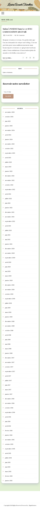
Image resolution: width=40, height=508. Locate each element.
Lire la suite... (7, 58)
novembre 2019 (9, 289)
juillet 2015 (8, 458)
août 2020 (8, 262)
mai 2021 (7, 239)
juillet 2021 (8, 230)
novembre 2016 (9, 403)
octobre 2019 (9, 294)
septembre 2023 (10, 153)
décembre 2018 (9, 321)
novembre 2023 (9, 144)
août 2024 (8, 135)
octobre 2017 (9, 367)
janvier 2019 (8, 317)
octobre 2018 (9, 330)
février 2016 (8, 430)
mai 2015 (7, 467)
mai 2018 (7, 344)
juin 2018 (7, 339)
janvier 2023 (8, 171)
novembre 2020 (10, 253)
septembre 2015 (10, 449)
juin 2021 (7, 235)
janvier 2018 (8, 353)
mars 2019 (8, 312)
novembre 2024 (10, 130)
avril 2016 (8, 426)
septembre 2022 (10, 189)
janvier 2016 (8, 435)
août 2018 (8, 335)
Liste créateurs (7, 72)
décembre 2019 (9, 285)
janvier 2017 (8, 394)
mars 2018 (8, 349)
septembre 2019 (10, 298)
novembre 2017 (9, 362)
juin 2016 (7, 421)
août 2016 (8, 417)
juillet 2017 (8, 380)
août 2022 (8, 194)
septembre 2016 (10, 412)
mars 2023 (8, 167)
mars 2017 (8, 389)
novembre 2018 (9, 326)
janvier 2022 (8, 208)
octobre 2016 (9, 408)
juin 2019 (7, 308)
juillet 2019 (8, 303)
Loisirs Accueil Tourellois (20, 5)
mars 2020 (8, 276)
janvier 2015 (8, 480)
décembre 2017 (9, 358)
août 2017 (8, 376)
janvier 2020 (9, 280)
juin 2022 (7, 203)
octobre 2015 (9, 444)
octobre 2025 (9, 117)
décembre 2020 (10, 248)
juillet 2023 (8, 162)
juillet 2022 (8, 198)
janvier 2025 (8, 126)
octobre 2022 (9, 185)
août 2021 (8, 226)
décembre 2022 (9, 176)
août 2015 (8, 453)
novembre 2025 (10, 112)
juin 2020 (8, 267)
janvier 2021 (8, 244)
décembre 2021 (9, 212)
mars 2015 (8, 471)
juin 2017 (7, 385)
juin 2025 (8, 121)
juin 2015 (7, 462)
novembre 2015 (9, 440)
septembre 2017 (10, 371)
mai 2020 (8, 271)
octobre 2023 (9, 148)
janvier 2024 (8, 139)
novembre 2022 (9, 180)
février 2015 (8, 476)
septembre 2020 (10, 258)
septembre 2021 (10, 221)
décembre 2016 (9, 399)
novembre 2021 (9, 217)
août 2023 (8, 157)
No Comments (21, 35)
